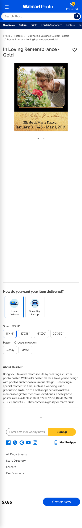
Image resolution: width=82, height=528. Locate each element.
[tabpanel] (41, 97)
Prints (34, 25)
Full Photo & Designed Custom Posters (48, 35)
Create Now (61, 502)
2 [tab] (43, 138)
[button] (74, 50)
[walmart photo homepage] (38, 7)
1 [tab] (37, 138)
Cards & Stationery (51, 25)
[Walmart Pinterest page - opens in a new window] (21, 442)
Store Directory (16, 460)
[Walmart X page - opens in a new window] (15, 442)
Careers (11, 467)
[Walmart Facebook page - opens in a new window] (8, 442)
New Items (9, 25)
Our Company (15, 473)
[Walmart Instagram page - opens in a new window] (35, 442)
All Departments (16, 454)
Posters (70, 25)
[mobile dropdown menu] (7, 7)
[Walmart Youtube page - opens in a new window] (28, 442)
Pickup (23, 25)
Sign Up (62, 432)
